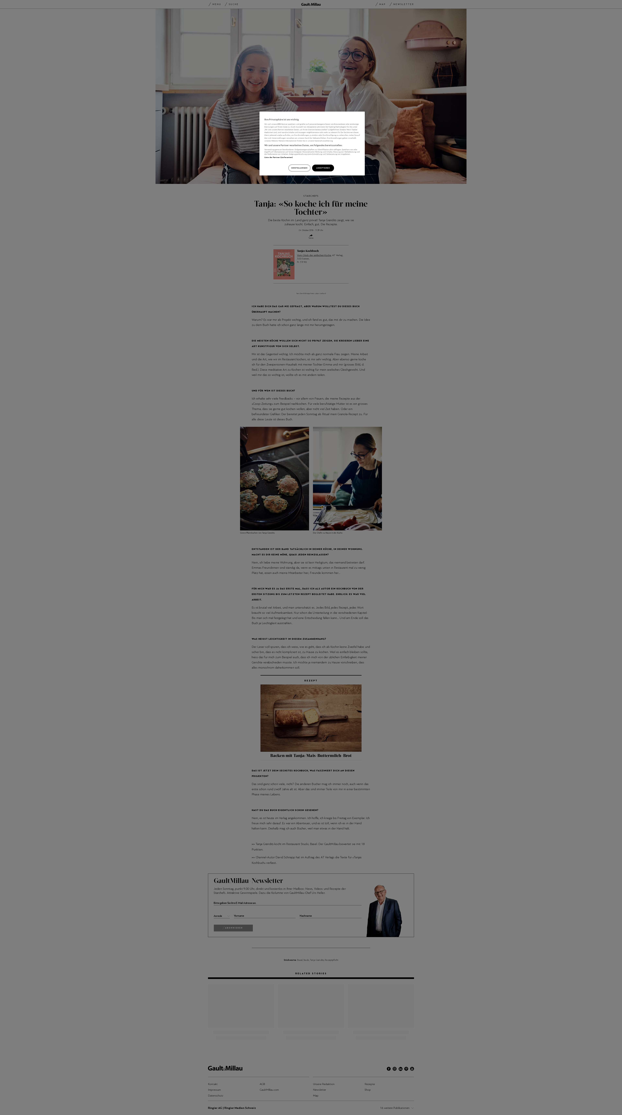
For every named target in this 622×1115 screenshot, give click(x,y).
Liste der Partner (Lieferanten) (278, 157)
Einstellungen (299, 168)
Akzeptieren (323, 168)
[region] (312, 143)
